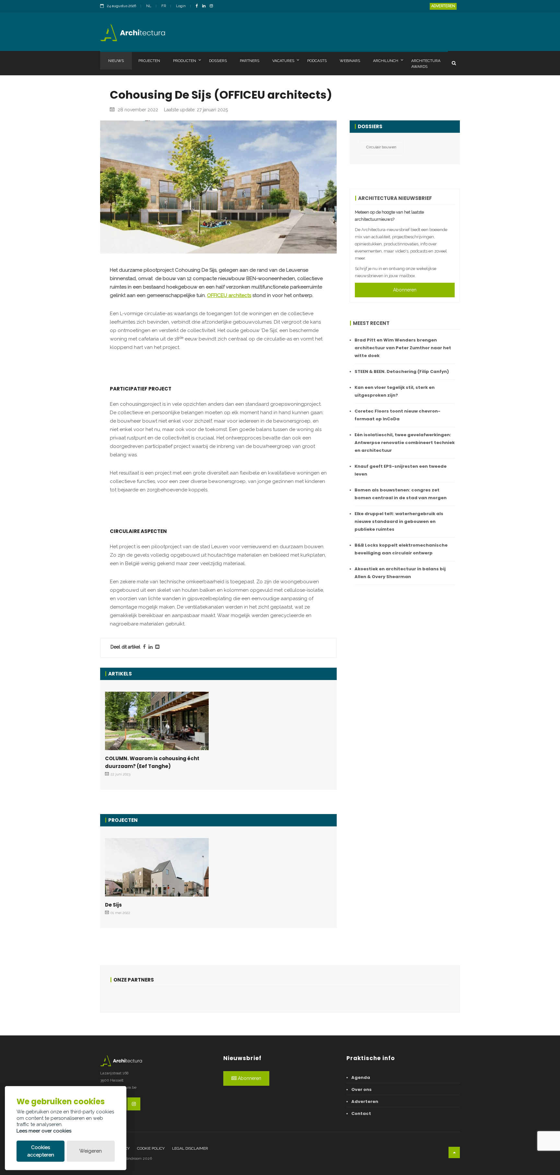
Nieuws (116, 60)
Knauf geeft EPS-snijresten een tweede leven (401, 470)
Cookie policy (151, 1148)
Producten (184, 60)
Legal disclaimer (190, 1148)
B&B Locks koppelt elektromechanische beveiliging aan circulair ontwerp (401, 549)
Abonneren (404, 289)
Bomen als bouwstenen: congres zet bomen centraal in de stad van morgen (401, 494)
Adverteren (443, 6)
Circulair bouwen (381, 147)
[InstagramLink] (213, 6)
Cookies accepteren (40, 1151)
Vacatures (283, 60)
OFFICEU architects (229, 295)
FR (163, 6)
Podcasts (317, 60)
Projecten (149, 60)
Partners (249, 60)
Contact (361, 1113)
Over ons (361, 1089)
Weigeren (90, 1151)
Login (181, 6)
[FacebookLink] (198, 6)
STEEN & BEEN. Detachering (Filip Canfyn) (402, 371)
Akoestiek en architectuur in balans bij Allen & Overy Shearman (400, 573)
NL (148, 6)
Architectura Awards (425, 63)
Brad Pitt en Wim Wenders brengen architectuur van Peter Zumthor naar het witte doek (403, 348)
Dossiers (218, 60)
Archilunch (385, 60)
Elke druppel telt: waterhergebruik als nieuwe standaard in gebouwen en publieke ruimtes (399, 521)
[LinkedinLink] (205, 6)
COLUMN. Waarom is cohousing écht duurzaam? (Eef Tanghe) (152, 762)
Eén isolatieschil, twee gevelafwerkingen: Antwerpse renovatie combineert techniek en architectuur (405, 442)
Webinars (350, 60)
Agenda (360, 1077)
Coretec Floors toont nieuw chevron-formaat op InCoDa (397, 415)
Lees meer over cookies (44, 1131)
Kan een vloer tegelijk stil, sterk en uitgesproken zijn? (395, 391)
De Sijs (113, 904)
